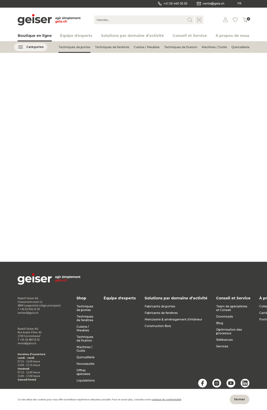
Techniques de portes (74, 47)
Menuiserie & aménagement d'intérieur (173, 319)
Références (224, 340)
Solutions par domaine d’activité (132, 35)
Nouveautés (85, 363)
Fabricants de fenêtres (161, 313)
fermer (239, 399)
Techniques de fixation (180, 47)
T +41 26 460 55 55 (29, 339)
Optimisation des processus (229, 331)
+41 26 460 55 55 (175, 3)
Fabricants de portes (160, 306)
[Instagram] (216, 383)
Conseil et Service (190, 35)
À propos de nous (232, 35)
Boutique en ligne (35, 35)
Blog (219, 323)
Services (222, 346)
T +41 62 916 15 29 (29, 309)
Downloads (224, 316)
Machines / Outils (214, 47)
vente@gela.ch (213, 3)
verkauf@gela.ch (28, 312)
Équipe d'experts (76, 35)
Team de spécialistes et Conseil (231, 308)
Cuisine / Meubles (147, 47)
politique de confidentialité (166, 399)
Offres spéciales (83, 372)
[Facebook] (202, 383)
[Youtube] (230, 383)
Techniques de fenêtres (112, 47)
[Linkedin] (245, 383)
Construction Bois (158, 326)
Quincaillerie (240, 47)
